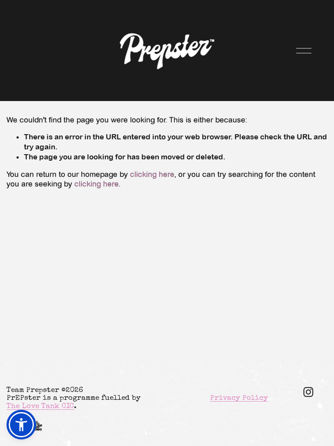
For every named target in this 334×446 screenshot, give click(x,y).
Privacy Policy (239, 398)
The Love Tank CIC (40, 406)
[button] (21, 424)
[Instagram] (308, 392)
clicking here (152, 174)
